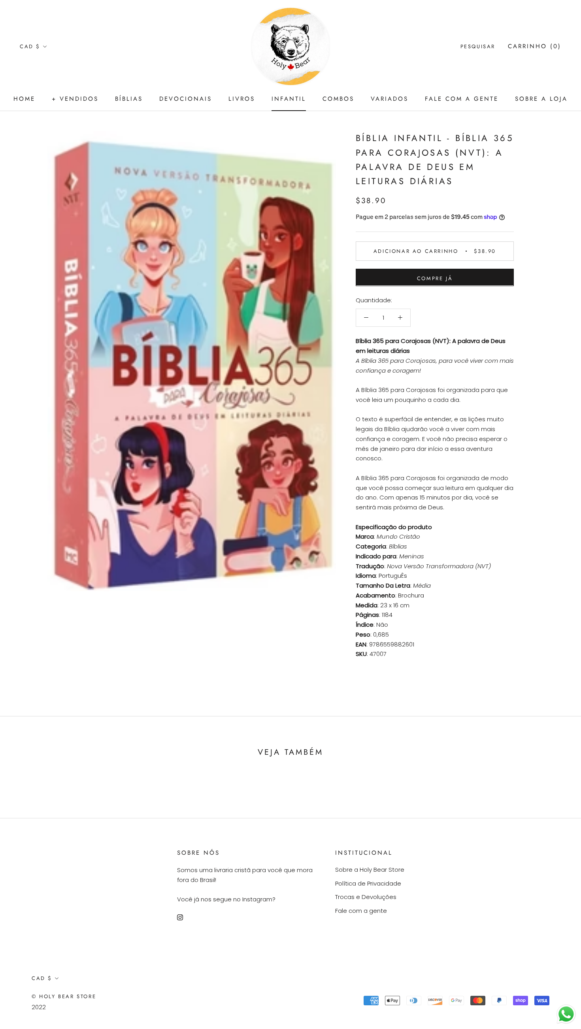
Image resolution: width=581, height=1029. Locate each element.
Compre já (435, 278)
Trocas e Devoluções (365, 897)
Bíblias (129, 98)
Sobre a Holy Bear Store (369, 869)
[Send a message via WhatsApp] (566, 1014)
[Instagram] (180, 917)
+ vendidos (75, 98)
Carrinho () (534, 46)
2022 (39, 1007)
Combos (338, 98)
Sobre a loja (541, 98)
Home (24, 98)
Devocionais (185, 98)
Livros (241, 98)
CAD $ (30, 46)
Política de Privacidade (368, 883)
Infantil (289, 98)
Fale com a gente (461, 98)
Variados (389, 98)
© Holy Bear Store (64, 996)
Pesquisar (477, 46)
